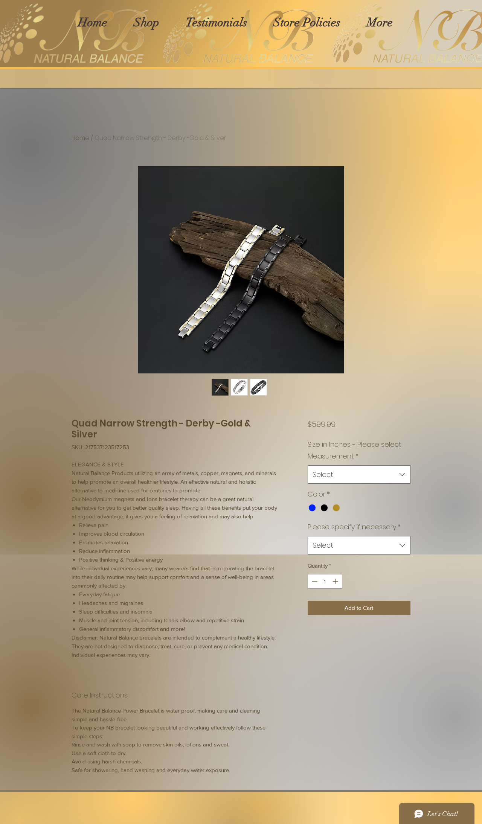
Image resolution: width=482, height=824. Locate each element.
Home (80, 138)
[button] (146, 22)
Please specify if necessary (354, 527)
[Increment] (336, 581)
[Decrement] (314, 581)
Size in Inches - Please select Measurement (354, 450)
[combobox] (359, 474)
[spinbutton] (325, 581)
